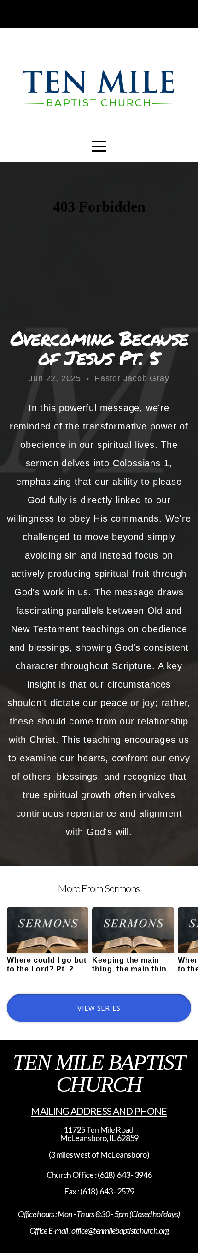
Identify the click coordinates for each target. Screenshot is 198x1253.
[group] (47, 943)
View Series (98, 1007)
